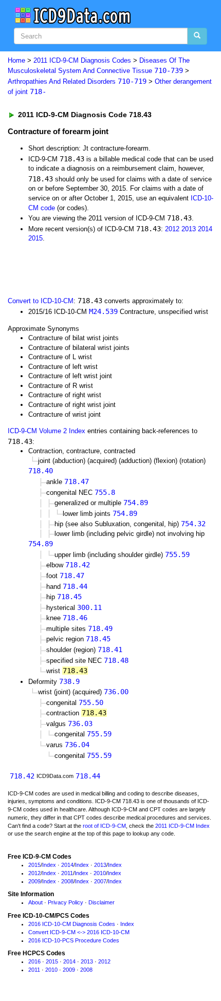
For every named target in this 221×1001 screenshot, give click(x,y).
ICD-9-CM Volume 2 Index (46, 431)
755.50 (91, 702)
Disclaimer (101, 902)
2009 (34, 881)
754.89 (135, 502)
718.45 (69, 596)
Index (49, 865)
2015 (35, 238)
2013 (188, 229)
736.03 (80, 723)
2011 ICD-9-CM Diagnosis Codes (82, 60)
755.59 (177, 554)
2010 (100, 873)
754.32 (193, 524)
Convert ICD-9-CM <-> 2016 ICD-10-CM (79, 932)
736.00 (116, 692)
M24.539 (103, 311)
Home (16, 60)
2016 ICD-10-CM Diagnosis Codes (71, 924)
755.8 (105, 492)
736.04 (77, 744)
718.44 (75, 586)
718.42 (77, 565)
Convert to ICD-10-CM (40, 301)
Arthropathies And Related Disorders (77, 81)
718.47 (76, 481)
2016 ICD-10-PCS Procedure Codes (73, 940)
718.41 (110, 649)
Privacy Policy (65, 902)
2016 (34, 961)
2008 (67, 881)
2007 (100, 881)
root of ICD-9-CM (104, 826)
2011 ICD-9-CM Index (182, 826)
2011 (67, 873)
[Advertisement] (82, 269)
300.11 (89, 607)
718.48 (116, 660)
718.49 (100, 628)
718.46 (75, 618)
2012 (172, 229)
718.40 (40, 471)
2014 (205, 229)
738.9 (69, 681)
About (35, 902)
